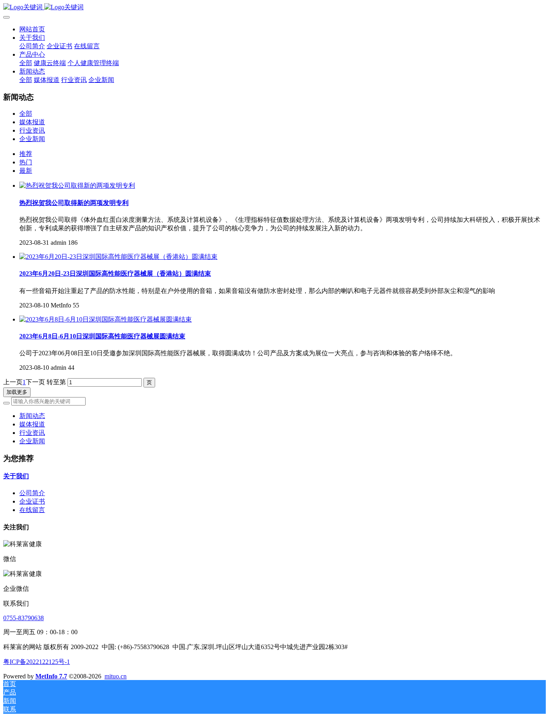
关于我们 (16, 476)
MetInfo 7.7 (51, 676)
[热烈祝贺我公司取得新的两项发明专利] (77, 185)
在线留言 (32, 509)
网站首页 (32, 29)
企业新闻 (32, 138)
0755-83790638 (23, 618)
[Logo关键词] (274, 7)
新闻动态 (32, 415)
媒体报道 (32, 122)
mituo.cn (115, 676)
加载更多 (16, 392)
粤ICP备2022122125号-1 (36, 661)
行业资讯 (32, 130)
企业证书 (32, 501)
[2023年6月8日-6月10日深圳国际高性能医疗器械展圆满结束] (105, 319)
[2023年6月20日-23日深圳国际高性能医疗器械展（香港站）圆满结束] (118, 256)
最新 (25, 170)
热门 (25, 162)
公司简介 (32, 493)
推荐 (25, 153)
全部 (25, 62)
